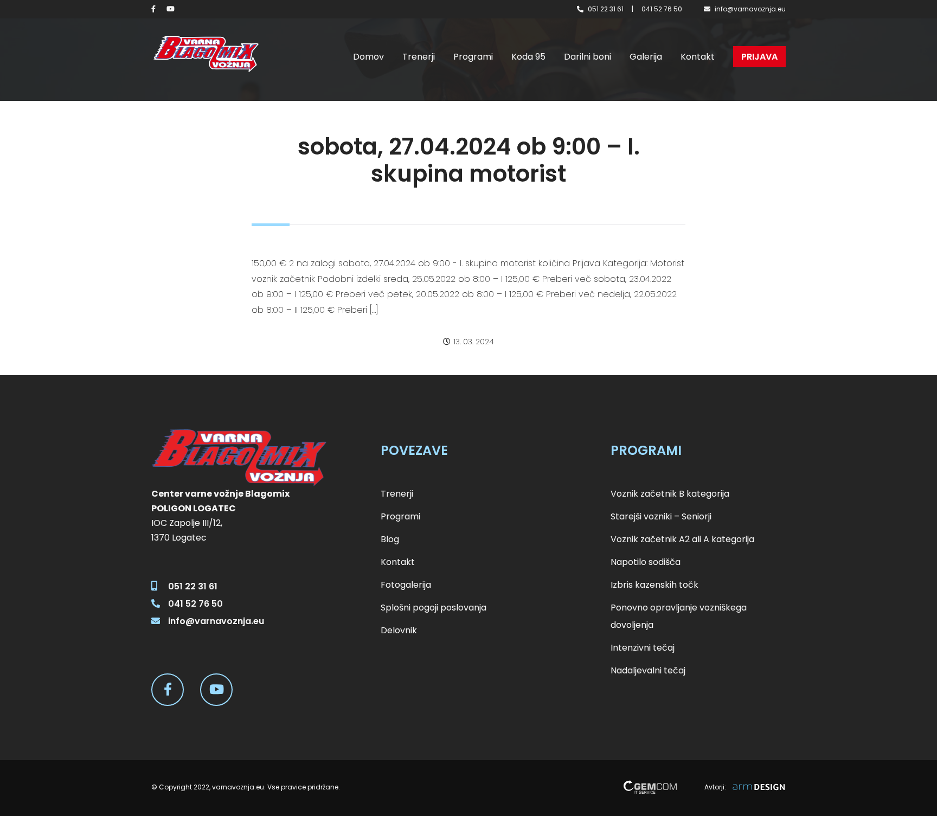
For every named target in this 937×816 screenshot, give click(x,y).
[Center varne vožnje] (205, 54)
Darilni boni (587, 56)
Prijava (759, 56)
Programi (473, 56)
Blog (390, 539)
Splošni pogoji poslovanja (433, 607)
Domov (368, 56)
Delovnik (399, 630)
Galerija (646, 56)
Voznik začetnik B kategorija (670, 493)
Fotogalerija (406, 585)
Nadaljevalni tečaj (648, 670)
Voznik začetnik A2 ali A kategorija (682, 539)
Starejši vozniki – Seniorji (661, 516)
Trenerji (418, 56)
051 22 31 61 (606, 9)
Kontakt (698, 56)
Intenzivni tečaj (643, 647)
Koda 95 (528, 56)
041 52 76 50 (661, 9)
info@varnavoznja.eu (750, 9)
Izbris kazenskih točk (654, 585)
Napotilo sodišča (646, 562)
